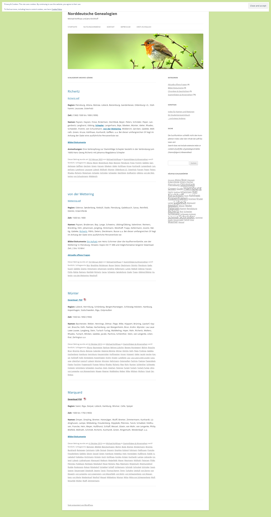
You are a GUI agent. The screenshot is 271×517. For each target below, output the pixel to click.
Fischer (189, 182)
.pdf (79, 200)
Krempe (192, 198)
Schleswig (174, 214)
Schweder (113, 173)
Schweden (90, 368)
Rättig (75, 272)
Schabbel (104, 467)
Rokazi (86, 467)
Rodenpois (78, 467)
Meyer (121, 460)
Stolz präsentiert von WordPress (80, 505)
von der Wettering (112, 128)
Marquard (75, 392)
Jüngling (110, 268)
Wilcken (134, 371)
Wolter (79, 480)
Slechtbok (122, 173)
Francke (150, 450)
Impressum (125, 27)
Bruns (82, 351)
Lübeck (96, 169)
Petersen (145, 460)
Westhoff (93, 275)
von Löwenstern (94, 474)
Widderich (93, 176)
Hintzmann (92, 268)
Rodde (70, 467)
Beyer (95, 162)
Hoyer (123, 354)
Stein (105, 368)
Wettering (72, 200)
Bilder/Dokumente (175, 88)
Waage (98, 371)
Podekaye (80, 463)
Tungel (126, 368)
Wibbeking (111, 477)
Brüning (76, 351)
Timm (122, 470)
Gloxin (89, 453)
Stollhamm (131, 173)
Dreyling (118, 450)
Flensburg (125, 162)
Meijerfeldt (112, 460)
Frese (132, 162)
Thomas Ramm (112, 470)
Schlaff (111, 467)
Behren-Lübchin (117, 347)
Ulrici (152, 368)
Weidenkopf (87, 477)
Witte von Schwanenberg (139, 477)
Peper (146, 169)
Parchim (77, 364)
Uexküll (137, 470)
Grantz (84, 268)
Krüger (114, 357)
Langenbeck (146, 166)
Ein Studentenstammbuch (179, 115)
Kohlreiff (74, 357)
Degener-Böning (108, 351)
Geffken (79, 166)
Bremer (130, 447)
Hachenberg (73, 354)
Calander (97, 351)
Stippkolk (89, 470)
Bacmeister (97, 347)
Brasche (151, 347)
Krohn (108, 357)
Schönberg (80, 368)
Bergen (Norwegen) (133, 347)
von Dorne (145, 470)
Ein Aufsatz (92, 241)
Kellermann (119, 268)
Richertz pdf (73, 98)
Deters (117, 265)
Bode (124, 447)
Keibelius (80, 457)
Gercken (87, 166)
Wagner (105, 371)
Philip (152, 460)
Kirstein (97, 457)
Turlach (133, 368)
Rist (181, 211)
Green (94, 166)
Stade (129, 272)
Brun (70, 351)
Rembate (89, 463)
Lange (127, 268)
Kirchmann (89, 457)
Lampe (140, 457)
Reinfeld (90, 272)
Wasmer (173, 222)
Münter (111, 169)
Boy (88, 265)
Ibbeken (108, 166)
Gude (180, 188)
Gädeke (145, 162)
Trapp (135, 272)
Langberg (122, 357)
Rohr (127, 364)
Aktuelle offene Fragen (177, 84)
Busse (111, 265)
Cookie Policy (57, 9)
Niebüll (134, 268)
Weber (122, 371)
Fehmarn (133, 450)
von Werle (76, 477)
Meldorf (173, 205)
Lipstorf (83, 361)
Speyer (71, 470)
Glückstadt (187, 185)
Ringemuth (134, 463)
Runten (133, 364)
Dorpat (103, 450)
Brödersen (103, 265)
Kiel (194, 192)
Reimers (82, 272)
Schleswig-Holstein (188, 214)
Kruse (129, 166)
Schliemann (120, 467)
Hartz (170, 192)
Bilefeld (98, 447)
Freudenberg (73, 453)
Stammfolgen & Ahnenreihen (136, 159)
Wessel (103, 477)
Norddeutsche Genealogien (92, 13)
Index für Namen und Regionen (181, 111)
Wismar (120, 477)
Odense (141, 268)
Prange (96, 364)
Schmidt (128, 467)
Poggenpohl (87, 364)
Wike (128, 371)
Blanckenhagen (108, 447)
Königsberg (88, 357)
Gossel (95, 453)
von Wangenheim (87, 371)
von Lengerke (73, 371)
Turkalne (129, 470)
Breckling (94, 265)
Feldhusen (142, 450)
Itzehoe (177, 192)
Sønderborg (121, 272)
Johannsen (102, 268)
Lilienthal (76, 361)
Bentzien (90, 447)
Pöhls (70, 272)
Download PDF (75, 300)
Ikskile (149, 453)
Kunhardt (136, 166)
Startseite (72, 27)
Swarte (97, 470)
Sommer (199, 217)
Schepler (99, 125)
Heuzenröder (103, 354)
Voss (192, 220)
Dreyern (110, 450)
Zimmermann (93, 480)
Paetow (141, 361)
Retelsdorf (97, 463)
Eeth (131, 351)
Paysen (140, 169)
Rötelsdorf (94, 467)
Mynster (105, 361)
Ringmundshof (146, 463)
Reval (105, 463)
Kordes (118, 457)
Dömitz (134, 265)
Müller (188, 205)
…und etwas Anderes (176, 118)
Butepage (81, 450)
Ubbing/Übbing (144, 272)
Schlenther (141, 364)
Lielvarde (148, 457)
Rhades (71, 173)
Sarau (104, 272)
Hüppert (130, 354)
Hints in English (144, 27)
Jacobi (142, 354)
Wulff (85, 480)
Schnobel (137, 467)
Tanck (103, 470)
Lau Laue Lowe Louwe (140, 357)
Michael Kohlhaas (114, 159)
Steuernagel (79, 470)
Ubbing (140, 173)
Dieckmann (125, 265)
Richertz (74, 91)
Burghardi (72, 450)
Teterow (119, 368)
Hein (124, 453)
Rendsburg (192, 208)
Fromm (138, 162)
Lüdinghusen (84, 460)
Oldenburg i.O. (121, 169)
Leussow (88, 169)
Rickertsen (86, 173)
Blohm (144, 347)
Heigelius (118, 453)
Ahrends (171, 180)
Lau (128, 357)
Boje (111, 162)
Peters (152, 169)
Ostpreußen (125, 361)
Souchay (98, 368)
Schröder (104, 173)
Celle (97, 450)
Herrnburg (92, 354)
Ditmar (119, 351)
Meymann (128, 460)
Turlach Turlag (143, 368)
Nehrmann (114, 361)
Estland (125, 450)
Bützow (117, 162)
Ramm (183, 208)
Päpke (70, 364)
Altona (89, 162)
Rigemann (124, 463)
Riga (122, 364)
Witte (126, 477)
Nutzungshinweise (92, 27)
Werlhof (96, 477)
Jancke (148, 354)
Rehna (102, 364)
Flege (136, 351)
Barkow (106, 347)
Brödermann (139, 447)
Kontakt (110, 27)
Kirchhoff (176, 195)
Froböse (142, 351)
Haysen (100, 166)
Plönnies (71, 463)
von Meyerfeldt (108, 474)
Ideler (114, 166)
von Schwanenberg (133, 474)
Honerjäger (132, 453)
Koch (104, 457)
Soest (152, 467)
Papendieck (150, 361)
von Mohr (120, 474)
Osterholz (132, 169)
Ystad (148, 371)
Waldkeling (114, 371)
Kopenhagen (99, 357)
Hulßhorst (142, 453)
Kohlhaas (122, 166)
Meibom (103, 460)
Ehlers (183, 182)
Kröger (125, 457)
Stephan (111, 368)
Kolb (81, 357)
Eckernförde (173, 182)
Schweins (111, 272)
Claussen (191, 180)
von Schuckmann (81, 176)
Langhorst (79, 169)
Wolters (141, 371)
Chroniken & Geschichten (178, 91)
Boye (184, 179)
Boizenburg (103, 162)
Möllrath (103, 169)
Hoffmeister (115, 354)
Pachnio (134, 361)
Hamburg (83, 354)
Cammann (90, 450)
